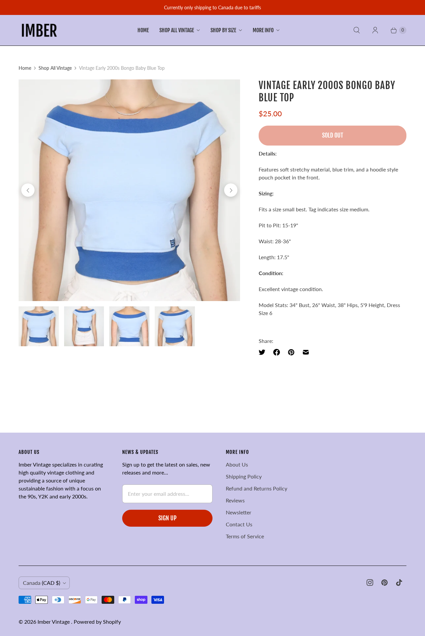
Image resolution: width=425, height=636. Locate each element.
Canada (41, 583)
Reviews (235, 500)
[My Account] (375, 30)
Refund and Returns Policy (256, 488)
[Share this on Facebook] (276, 352)
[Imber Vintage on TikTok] (399, 582)
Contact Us (239, 524)
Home (143, 30)
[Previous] (28, 190)
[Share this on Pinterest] (291, 352)
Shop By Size (223, 30)
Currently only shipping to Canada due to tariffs (212, 7)
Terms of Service (245, 536)
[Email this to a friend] (305, 352)
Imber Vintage (54, 621)
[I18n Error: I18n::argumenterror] (39, 326)
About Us (237, 464)
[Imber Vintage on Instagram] (370, 582)
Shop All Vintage (176, 30)
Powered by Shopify (97, 621)
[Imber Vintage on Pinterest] (384, 582)
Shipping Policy (244, 476)
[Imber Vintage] (39, 30)
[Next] (230, 190)
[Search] (356, 30)
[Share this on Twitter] (264, 352)
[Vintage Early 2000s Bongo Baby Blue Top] (129, 190)
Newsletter (238, 512)
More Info (263, 30)
